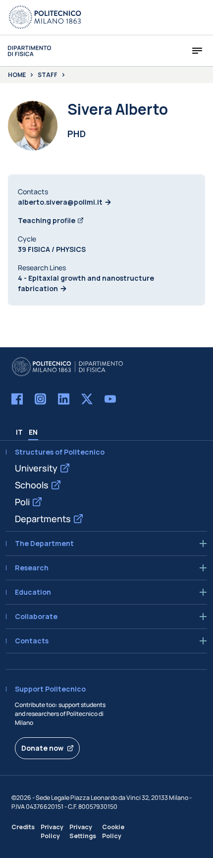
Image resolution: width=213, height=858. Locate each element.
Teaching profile (46, 220)
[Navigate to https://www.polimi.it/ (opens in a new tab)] (45, 17)
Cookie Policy (113, 831)
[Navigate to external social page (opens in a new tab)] (17, 399)
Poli (22, 501)
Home (17, 75)
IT (19, 432)
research (32, 568)
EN (33, 432)
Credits (23, 827)
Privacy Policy (52, 831)
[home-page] (29, 51)
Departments (43, 518)
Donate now (42, 748)
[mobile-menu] (197, 51)
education (33, 592)
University (36, 468)
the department (44, 543)
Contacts (32, 641)
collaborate (36, 617)
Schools (32, 484)
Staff (47, 75)
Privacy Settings (82, 831)
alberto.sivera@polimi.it (60, 202)
